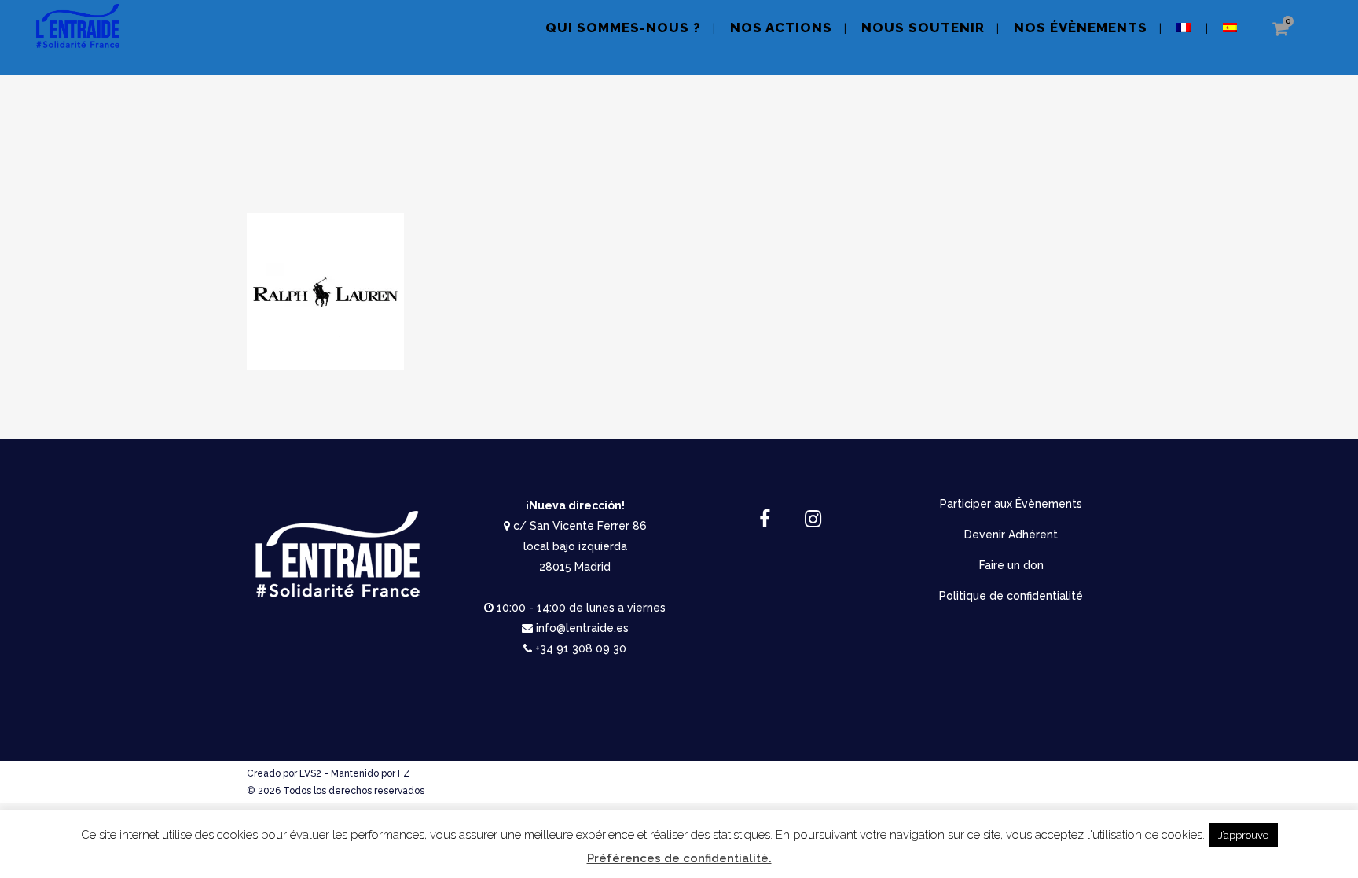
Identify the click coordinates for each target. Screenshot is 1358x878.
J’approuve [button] (1243, 835)
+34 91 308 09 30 (580, 648)
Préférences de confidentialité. (679, 858)
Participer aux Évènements (1011, 504)
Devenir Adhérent (1011, 534)
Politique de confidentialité (1011, 596)
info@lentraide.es (582, 628)
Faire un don (1011, 565)
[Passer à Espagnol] (1231, 37)
